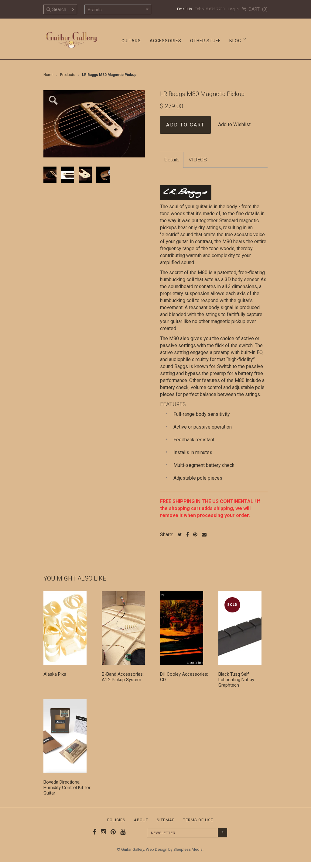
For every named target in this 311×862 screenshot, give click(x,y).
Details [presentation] (171, 160)
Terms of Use (198, 820)
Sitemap (166, 820)
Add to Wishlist (234, 124)
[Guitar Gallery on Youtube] (121, 832)
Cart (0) (257, 9)
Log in (233, 9)
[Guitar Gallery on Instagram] (102, 832)
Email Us (184, 9)
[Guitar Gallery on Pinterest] (112, 832)
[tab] (171, 160)
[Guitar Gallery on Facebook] (95, 832)
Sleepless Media (188, 849)
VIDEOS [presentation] (198, 160)
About (141, 820)
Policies (116, 820)
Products (67, 75)
